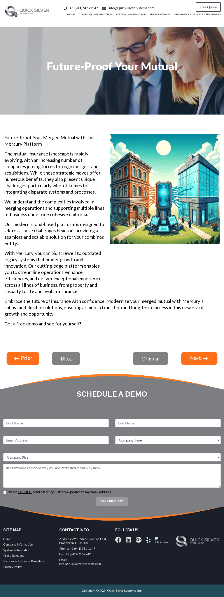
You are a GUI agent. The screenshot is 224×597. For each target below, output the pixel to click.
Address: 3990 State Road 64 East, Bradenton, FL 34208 (83, 541)
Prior (26, 358)
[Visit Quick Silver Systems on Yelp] (148, 541)
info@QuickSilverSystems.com (131, 8)
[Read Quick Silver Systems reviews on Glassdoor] (162, 540)
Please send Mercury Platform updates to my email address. (60, 492)
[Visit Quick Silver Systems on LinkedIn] (128, 541)
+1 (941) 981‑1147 (84, 8)
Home (7, 539)
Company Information (95, 14)
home (71, 14)
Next (196, 358)
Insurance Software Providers (197, 14)
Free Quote (208, 7)
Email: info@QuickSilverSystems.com (80, 561)
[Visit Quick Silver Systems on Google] (139, 541)
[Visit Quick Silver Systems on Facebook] (118, 541)
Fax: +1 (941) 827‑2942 (75, 554)
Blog (66, 358)
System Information (131, 14)
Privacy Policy (12, 567)
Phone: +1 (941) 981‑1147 (77, 548)
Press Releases (160, 14)
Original (150, 358)
